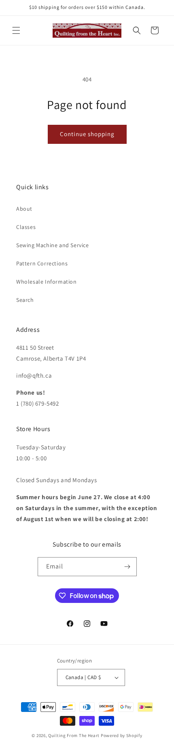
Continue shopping (87, 134)
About (24, 208)
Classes (26, 227)
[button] (16, 30)
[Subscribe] (127, 566)
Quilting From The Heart (74, 735)
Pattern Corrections (42, 263)
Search (25, 299)
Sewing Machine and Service (52, 245)
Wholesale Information (46, 281)
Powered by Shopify (121, 735)
